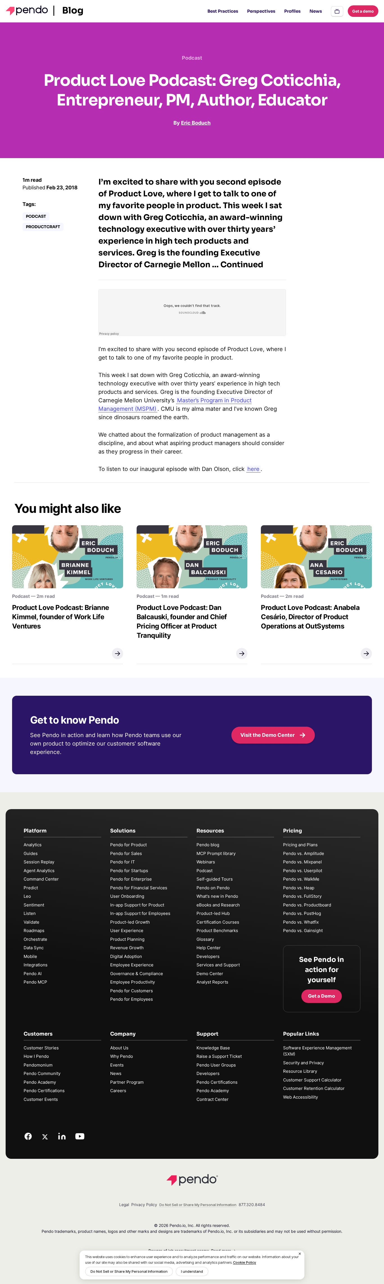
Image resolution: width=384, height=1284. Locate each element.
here (253, 469)
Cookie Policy (244, 1262)
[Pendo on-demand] (337, 11)
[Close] (300, 1254)
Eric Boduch (196, 123)
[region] (192, 1265)
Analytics (33, 844)
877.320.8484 (252, 1204)
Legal (124, 1204)
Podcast (36, 216)
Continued (241, 265)
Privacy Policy (144, 1204)
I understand (192, 1271)
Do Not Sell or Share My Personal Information (129, 1271)
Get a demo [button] (363, 11)
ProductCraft (43, 226)
